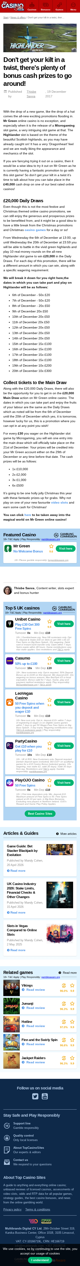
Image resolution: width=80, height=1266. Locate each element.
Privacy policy (12, 1209)
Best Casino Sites (40, 813)
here (27, 515)
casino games (35, 230)
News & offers (18, 17)
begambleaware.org (58, 560)
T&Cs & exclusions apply (29, 730)
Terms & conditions (37, 1209)
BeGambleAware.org (27, 684)
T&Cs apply (45, 684)
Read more (69, 972)
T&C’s (60, 649)
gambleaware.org (50, 539)
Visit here (65, 548)
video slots (59, 502)
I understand (40, 1260)
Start (5, 17)
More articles (68, 833)
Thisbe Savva (31, 94)
